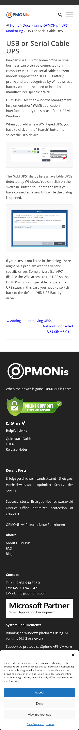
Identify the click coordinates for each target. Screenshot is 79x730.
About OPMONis (18, 543)
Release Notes (17, 449)
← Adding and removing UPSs (29, 321)
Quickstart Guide (19, 439)
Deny (39, 703)
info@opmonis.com (31, 593)
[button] (73, 655)
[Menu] (67, 14)
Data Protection (35, 724)
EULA (10, 444)
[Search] (58, 14)
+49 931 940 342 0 (26, 583)
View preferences (39, 714)
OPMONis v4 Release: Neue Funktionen (35, 524)
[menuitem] (58, 14)
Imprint (50, 724)
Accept (39, 692)
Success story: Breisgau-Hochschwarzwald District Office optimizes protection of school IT (39, 507)
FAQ (9, 548)
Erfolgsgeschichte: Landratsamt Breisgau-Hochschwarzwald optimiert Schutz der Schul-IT (39, 484)
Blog (9, 553)
